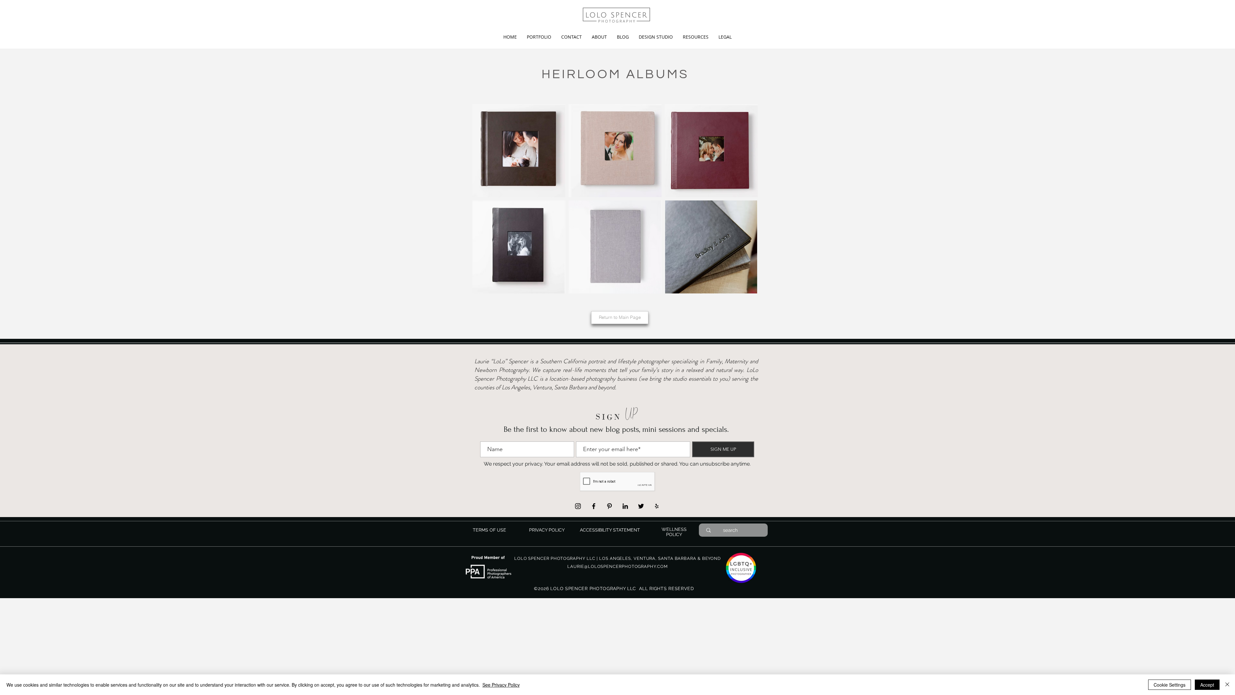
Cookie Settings (1169, 684)
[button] (539, 37)
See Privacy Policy (501, 684)
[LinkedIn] (625, 506)
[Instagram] (578, 506)
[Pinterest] (609, 506)
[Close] (1227, 685)
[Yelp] (657, 506)
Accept (1207, 684)
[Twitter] (641, 506)
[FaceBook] (594, 506)
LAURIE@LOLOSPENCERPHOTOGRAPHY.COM (617, 566)
